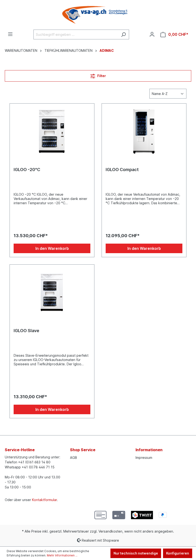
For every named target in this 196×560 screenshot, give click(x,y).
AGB (73, 457)
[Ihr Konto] (152, 34)
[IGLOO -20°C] (52, 131)
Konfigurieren (177, 553)
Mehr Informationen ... (62, 555)
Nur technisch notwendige (136, 553)
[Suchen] (123, 34)
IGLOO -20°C (27, 169)
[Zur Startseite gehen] (98, 15)
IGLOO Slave (26, 330)
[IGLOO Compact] (144, 131)
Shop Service (82, 449)
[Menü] (10, 34)
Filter (101, 76)
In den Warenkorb (52, 248)
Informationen (149, 449)
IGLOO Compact (122, 169)
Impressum (144, 457)
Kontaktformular (44, 500)
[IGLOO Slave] (52, 292)
